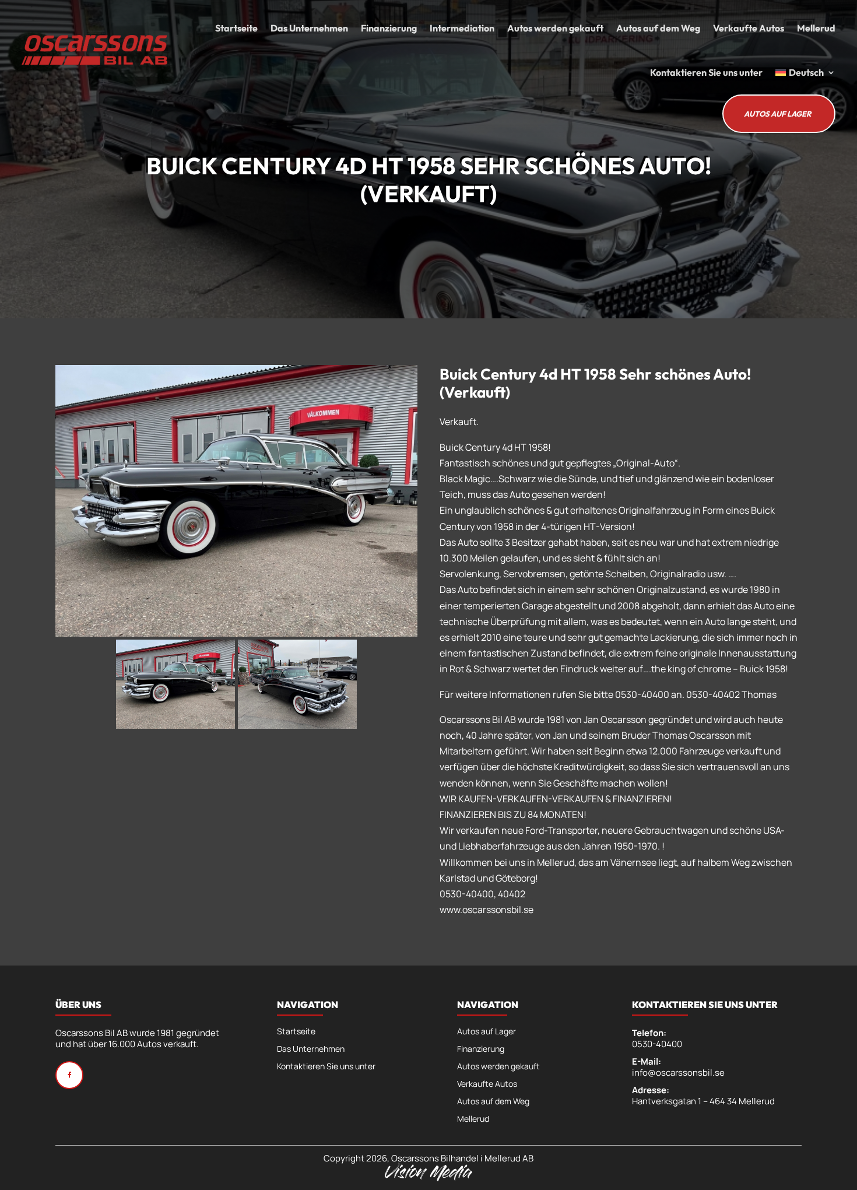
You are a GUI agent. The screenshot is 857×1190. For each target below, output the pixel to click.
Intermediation (462, 28)
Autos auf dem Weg (658, 28)
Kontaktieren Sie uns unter (706, 72)
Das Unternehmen (309, 28)
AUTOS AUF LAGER (777, 113)
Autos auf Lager (486, 1032)
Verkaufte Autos (748, 28)
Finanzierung (389, 28)
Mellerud (816, 28)
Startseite (236, 28)
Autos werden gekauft (555, 28)
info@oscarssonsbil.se (678, 1072)
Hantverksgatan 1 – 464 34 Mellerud (703, 1101)
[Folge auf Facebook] (69, 1075)
